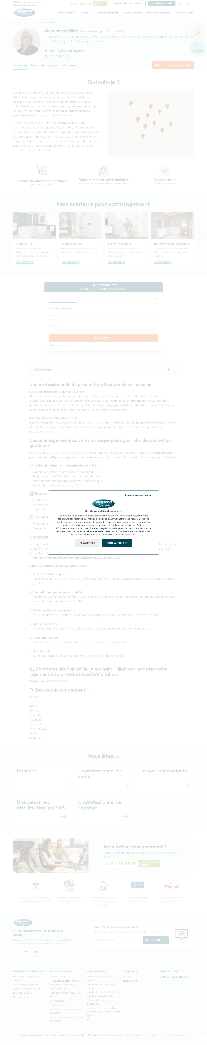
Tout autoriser (117, 542)
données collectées (98, 531)
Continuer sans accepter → (138, 495)
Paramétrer (87, 542)
